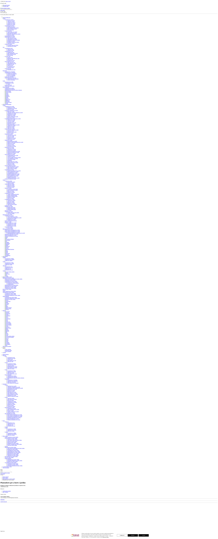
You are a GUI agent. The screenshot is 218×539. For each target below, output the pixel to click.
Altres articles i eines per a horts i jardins (14, 440)
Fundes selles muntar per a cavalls (13, 124)
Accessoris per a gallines (9, 258)
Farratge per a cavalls (11, 107)
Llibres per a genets (10, 185)
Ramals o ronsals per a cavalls (12, 116)
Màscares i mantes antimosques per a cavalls (15, 142)
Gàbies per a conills (8, 264)
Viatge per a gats (8, 68)
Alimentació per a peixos (9, 88)
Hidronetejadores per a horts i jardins (11, 285)
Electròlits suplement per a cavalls (13, 173)
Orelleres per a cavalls (11, 115)
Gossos (4, 18)
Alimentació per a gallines (9, 259)
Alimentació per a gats (9, 51)
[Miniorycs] (7, 100)
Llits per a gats (9, 57)
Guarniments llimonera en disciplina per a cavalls (16, 233)
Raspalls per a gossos (11, 41)
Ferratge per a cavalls (11, 390)
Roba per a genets (8, 210)
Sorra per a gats (10, 65)
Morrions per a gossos (11, 24)
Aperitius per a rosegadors (12, 73)
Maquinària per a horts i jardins (8, 277)
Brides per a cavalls (10, 111)
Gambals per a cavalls (11, 125)
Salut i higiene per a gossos (12, 367)
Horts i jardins (5, 436)
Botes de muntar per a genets (12, 190)
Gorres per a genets (10, 201)
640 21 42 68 (8, 1)
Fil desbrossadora (10, 284)
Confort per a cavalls (11, 156)
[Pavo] (6, 250)
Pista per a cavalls (8, 221)
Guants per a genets (8, 205)
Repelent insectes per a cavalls (12, 162)
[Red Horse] (7, 253)
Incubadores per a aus (9, 269)
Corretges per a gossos (11, 22)
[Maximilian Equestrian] (9, 249)
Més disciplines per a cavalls (8, 228)
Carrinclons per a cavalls (11, 135)
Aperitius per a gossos (11, 26)
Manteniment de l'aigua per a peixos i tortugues (13, 90)
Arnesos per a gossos (11, 20)
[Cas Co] (7, 338)
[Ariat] (6, 319)
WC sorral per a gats (11, 66)
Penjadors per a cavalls (11, 219)
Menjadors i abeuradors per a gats (13, 58)
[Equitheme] (7, 243)
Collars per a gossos (10, 21)
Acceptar (143, 535)
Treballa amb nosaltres (7, 491)
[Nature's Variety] (8, 102)
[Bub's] (6, 333)
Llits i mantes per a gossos (12, 32)
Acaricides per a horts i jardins (10, 293)
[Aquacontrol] (7, 301)
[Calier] (6, 335)
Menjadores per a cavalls (11, 225)
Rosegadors (5, 70)
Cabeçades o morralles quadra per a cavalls (15, 112)
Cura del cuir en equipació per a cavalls (14, 217)
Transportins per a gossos (11, 46)
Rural (4, 420)
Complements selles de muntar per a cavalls (13, 118)
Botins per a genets (10, 191)
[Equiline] (7, 242)
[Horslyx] (7, 247)
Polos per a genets (10, 198)
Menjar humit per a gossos (12, 28)
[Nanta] (6, 272)
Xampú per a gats (10, 67)
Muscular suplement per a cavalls (13, 174)
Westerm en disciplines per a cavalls (11, 236)
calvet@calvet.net (3, 501)
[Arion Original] (8, 92)
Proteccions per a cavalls (9, 147)
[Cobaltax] (7, 303)
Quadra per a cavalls (11, 145)
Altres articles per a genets (9, 184)
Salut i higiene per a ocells (12, 373)
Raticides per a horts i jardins (10, 299)
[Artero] (6, 93)
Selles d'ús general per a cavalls (13, 166)
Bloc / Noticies (5, 492)
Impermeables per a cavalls (12, 141)
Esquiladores (9, 160)
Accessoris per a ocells (9, 81)
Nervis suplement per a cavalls (12, 175)
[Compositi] (7, 343)
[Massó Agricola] (8, 307)
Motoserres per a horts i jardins (10, 287)
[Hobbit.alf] (7, 96)
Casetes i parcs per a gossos (12, 31)
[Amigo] (6, 314)
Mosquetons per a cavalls (11, 218)
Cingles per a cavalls (11, 120)
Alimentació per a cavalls (9, 106)
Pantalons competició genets (12, 196)
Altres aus (4, 265)
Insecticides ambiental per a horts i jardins (12, 298)
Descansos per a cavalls (11, 150)
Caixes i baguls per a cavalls (12, 216)
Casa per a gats (7, 56)
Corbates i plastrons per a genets (13, 194)
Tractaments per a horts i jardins (8, 292)
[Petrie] (6, 251)
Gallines (4, 257)
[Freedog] (7, 95)
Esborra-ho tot (3, 486)
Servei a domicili (8, 351)
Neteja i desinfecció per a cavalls (11, 220)
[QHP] (6, 252)
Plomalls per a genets (11, 197)
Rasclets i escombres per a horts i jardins (14, 444)
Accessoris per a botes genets (12, 189)
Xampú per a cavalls (11, 164)
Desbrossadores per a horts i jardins (11, 282)
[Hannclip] (7, 244)
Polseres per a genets (11, 186)
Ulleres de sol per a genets (12, 204)
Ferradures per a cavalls (11, 138)
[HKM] (6, 245)
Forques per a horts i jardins (12, 441)
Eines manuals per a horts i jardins (11, 438)
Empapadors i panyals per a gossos (13, 40)
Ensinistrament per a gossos (12, 366)
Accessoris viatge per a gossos (12, 45)
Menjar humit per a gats (11, 54)
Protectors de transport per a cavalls (13, 151)
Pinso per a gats (10, 55)
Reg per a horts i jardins (7, 289)
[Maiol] (6, 306)
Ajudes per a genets (8, 180)
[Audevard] (7, 326)
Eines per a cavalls (10, 137)
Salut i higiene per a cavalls (10, 154)
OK (7, 486)
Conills (4, 261)
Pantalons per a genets (9, 206)
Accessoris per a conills (9, 262)
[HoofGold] (7, 246)
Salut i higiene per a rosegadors (10, 77)
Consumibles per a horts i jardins (13, 450)
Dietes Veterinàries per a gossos (13, 27)
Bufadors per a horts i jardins (12, 449)
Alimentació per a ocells (9, 82)
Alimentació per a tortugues (10, 89)
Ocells (4, 80)
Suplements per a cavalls (9, 169)
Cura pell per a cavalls (11, 159)
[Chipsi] (6, 339)
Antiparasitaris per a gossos (12, 39)
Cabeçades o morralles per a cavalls (11, 110)
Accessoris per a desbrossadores (13, 283)
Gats (3, 47)
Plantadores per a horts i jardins (12, 443)
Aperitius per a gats (10, 52)
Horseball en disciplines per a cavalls (11, 234)
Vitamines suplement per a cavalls (13, 177)
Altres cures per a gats (11, 62)
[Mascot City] (7, 99)
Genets (4, 179)
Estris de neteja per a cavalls (12, 161)
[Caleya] (6, 334)
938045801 (2, 499)
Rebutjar (132, 535)
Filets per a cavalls (10, 130)
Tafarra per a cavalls (10, 127)
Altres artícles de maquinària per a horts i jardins (13, 278)
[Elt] (6, 241)
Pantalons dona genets (11, 207)
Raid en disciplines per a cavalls (10, 235)
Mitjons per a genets (10, 202)
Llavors (4, 290)
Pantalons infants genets (11, 209)
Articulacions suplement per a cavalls (14, 170)
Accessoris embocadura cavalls (12, 129)
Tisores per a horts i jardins (12, 445)
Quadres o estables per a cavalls (10, 222)
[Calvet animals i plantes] (9, 271)
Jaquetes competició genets (12, 195)
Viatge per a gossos (8, 44)
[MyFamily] (7, 101)
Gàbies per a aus (8, 268)
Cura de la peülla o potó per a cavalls (13, 157)
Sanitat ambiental (6, 296)
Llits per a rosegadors (11, 79)
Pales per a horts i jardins (11, 442)
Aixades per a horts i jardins (12, 439)
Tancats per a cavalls (8, 226)
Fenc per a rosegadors (11, 74)
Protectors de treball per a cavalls (13, 152)
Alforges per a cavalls (11, 119)
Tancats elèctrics (10, 227)
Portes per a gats (10, 59)
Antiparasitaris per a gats (11, 63)
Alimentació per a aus (9, 267)
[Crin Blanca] (7, 240)
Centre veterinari (8, 349)
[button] (4, 347)
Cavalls (4, 105)
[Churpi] (6, 94)
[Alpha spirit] (7, 313)
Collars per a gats (10, 49)
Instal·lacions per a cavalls (7, 214)
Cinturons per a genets (11, 200)
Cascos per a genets (10, 213)
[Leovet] (6, 248)
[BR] (6, 238)
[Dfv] (6, 345)
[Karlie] (6, 97)
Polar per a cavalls (10, 144)
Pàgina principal (6, 354)
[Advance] (7, 312)
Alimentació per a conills (9, 263)
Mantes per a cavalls (8, 140)
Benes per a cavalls (10, 148)
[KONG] (7, 98)
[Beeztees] (7, 331)
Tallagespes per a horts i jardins (10, 288)
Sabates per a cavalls (11, 139)
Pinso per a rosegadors (11, 75)
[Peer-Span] (7, 273)
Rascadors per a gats (11, 60)
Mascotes (4, 355)
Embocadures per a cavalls (10, 128)
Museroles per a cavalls (11, 114)
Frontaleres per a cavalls (11, 113)
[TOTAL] (7, 309)
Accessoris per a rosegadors (10, 71)
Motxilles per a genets (11, 203)
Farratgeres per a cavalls (11, 224)
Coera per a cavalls (10, 121)
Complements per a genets (9, 199)
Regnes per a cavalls (11, 117)
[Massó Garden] (8, 308)
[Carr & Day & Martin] (9, 239)
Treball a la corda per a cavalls (10, 178)
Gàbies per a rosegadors (9, 76)
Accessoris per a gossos (9, 19)
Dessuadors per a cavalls (11, 122)
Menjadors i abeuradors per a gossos (13, 33)
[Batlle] (6, 302)
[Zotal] (6, 275)
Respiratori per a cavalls (11, 176)
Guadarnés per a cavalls (9, 215)
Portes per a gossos (10, 34)
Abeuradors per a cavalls (11, 223)
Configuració (122, 535)
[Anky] (6, 237)
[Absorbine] (7, 311)
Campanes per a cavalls (11, 149)
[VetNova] (7, 254)
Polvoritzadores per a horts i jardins (11, 456)
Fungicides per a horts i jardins (10, 294)
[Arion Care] (7, 321)
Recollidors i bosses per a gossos (13, 42)
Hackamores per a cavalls (11, 131)
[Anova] (6, 300)
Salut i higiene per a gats (9, 61)
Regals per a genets (10, 187)
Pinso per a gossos (10, 29)
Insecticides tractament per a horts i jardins (12, 295)
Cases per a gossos (8, 30)
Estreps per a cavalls (11, 123)
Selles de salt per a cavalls (12, 168)
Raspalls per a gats (10, 64)
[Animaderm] (7, 315)
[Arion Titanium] (8, 324)
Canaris (8, 83)
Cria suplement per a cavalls (12, 172)
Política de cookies (106, 537)
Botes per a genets (8, 188)
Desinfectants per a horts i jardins (11, 297)
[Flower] (6, 304)
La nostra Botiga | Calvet (7, 466)
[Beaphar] (7, 330)
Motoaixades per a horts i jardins (11, 286)
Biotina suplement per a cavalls (12, 171)
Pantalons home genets (11, 208)
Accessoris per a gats (8, 48)
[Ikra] (6, 305)
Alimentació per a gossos (9, 25)
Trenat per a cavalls (10, 163)
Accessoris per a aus (8, 266)
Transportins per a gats (11, 69)
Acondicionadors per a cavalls (12, 155)
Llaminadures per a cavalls (12, 108)
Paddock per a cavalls (11, 143)
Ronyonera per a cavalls (11, 146)
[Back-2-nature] (8, 327)
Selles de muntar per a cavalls (10, 165)
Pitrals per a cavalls (10, 126)
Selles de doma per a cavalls (12, 167)
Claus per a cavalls (10, 136)
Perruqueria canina (8, 350)
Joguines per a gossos (11, 23)
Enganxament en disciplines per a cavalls (14, 416)
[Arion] (6, 320)
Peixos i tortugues (6, 87)
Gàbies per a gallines (8, 260)
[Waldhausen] (7, 255)
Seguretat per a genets (9, 211)
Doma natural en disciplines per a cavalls (12, 229)
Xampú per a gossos (11, 43)
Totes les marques (6, 467)
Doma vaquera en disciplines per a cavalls (14, 415)
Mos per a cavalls (10, 132)
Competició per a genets (9, 193)
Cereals (4, 270)
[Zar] (6, 274)
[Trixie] (6, 103)
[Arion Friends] (8, 91)
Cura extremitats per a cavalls (12, 158)
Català (7, 6)
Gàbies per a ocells (10, 372)
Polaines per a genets (11, 192)
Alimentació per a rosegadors (10, 72)
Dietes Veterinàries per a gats (12, 53)
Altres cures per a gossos (11, 38)
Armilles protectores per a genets (13, 212)
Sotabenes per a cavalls (11, 153)
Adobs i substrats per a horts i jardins (9, 291)
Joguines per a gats (10, 50)
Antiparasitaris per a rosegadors (13, 78)
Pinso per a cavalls (10, 109)
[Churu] (6, 341)
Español (8, 5)
